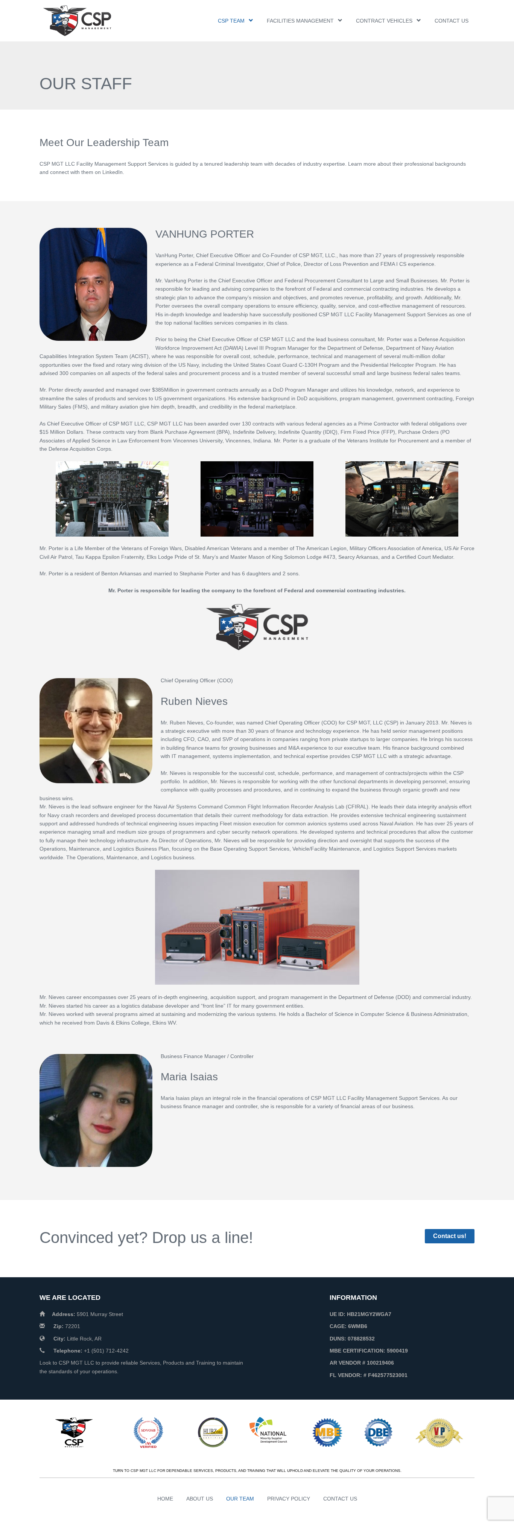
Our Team (240, 1499)
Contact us (451, 21)
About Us (199, 1499)
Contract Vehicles (384, 21)
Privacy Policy (288, 1499)
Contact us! (449, 1236)
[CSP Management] (88, 20)
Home (165, 1499)
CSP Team (231, 21)
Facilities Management (300, 21)
